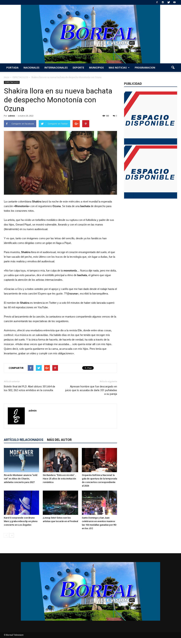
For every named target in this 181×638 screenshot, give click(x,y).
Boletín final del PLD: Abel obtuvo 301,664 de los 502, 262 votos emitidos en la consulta (29, 388)
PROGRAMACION (145, 67)
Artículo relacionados (23, 440)
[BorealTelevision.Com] (90, 34)
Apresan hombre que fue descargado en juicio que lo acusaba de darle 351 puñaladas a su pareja (91, 390)
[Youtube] (174, 2)
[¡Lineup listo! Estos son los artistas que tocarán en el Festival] (60, 503)
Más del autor (59, 440)
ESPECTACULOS (12, 82)
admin (11, 115)
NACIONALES (31, 67)
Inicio (6, 77)
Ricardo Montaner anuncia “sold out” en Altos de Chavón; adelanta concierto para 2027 (20, 478)
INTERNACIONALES (56, 67)
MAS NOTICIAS (118, 67)
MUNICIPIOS (96, 67)
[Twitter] (168, 2)
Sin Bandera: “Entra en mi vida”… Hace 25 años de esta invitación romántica (59, 478)
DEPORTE (78, 67)
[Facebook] (157, 2)
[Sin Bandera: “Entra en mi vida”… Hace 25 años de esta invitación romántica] (60, 460)
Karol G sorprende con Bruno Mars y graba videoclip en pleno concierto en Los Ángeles (20, 521)
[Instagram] (162, 2)
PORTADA (12, 67)
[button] (173, 67)
